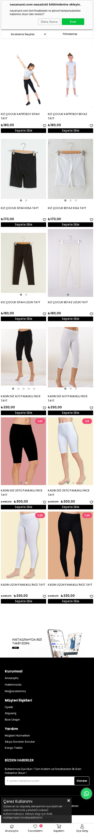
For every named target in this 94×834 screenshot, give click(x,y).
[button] (21, 200)
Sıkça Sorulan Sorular (20, 742)
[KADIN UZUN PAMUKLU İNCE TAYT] (23, 545)
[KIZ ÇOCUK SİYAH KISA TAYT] (23, 169)
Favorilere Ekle (44, 125)
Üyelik (9, 707)
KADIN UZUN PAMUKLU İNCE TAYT (23, 585)
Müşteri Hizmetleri (17, 736)
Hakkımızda (13, 685)
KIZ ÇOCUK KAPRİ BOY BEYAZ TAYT (67, 116)
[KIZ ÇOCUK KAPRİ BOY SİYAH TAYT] (23, 75)
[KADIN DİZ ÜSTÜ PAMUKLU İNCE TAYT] (23, 451)
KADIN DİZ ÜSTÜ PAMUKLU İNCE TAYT (22, 492)
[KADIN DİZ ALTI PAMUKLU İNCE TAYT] (23, 357)
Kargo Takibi (14, 748)
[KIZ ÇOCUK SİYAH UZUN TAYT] (23, 263)
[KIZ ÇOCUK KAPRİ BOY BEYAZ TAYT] (70, 75)
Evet (73, 21)
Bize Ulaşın (12, 720)
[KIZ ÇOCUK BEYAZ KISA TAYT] (70, 169)
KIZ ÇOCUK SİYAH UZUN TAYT (20, 302)
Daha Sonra (49, 21)
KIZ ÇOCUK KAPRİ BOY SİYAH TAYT (20, 116)
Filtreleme (70, 34)
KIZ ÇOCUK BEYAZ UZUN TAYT (68, 302)
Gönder (82, 781)
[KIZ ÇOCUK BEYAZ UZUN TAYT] (70, 263)
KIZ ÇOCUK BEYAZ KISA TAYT (67, 208)
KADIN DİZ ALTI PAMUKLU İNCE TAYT (21, 398)
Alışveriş (10, 713)
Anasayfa (11, 678)
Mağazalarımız (15, 691)
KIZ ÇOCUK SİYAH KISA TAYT (20, 208)
